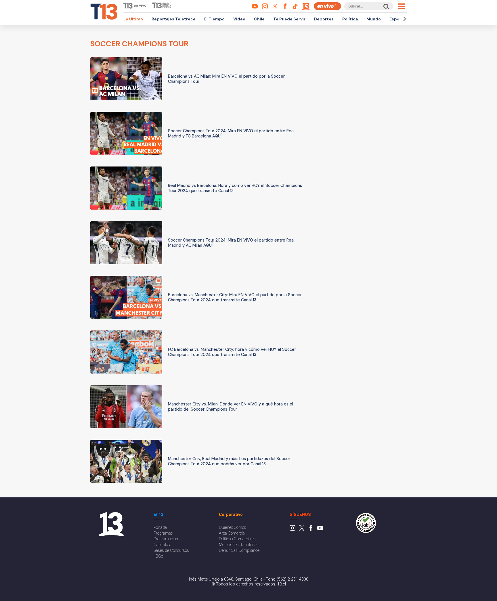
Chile (259, 19)
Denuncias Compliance (239, 550)
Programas (163, 533)
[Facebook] (311, 529)
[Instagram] (292, 529)
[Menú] (401, 6)
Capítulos (162, 544)
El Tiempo (214, 19)
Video (239, 19)
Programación (166, 539)
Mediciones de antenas (239, 544)
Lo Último (133, 19)
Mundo (373, 19)
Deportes (324, 19)
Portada (160, 527)
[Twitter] (302, 529)
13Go (158, 556)
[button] (404, 18)
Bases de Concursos (171, 550)
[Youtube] (320, 529)
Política (350, 19)
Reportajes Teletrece (174, 19)
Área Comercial (232, 533)
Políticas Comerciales (237, 539)
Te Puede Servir (289, 19)
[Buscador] (385, 6)
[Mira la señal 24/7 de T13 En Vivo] (327, 6)
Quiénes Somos (232, 527)
